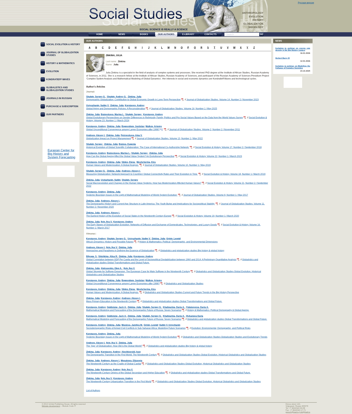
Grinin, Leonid (173, 238)
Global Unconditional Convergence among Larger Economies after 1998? (123, 129)
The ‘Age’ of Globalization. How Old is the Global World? (114, 346)
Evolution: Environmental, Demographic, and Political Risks (220, 328)
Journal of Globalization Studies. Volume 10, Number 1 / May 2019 (178, 165)
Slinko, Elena (128, 162)
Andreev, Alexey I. (95, 135)
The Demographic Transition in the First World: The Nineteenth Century (121, 354)
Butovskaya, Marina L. (112, 114)
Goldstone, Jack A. (116, 307)
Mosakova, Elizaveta (131, 360)
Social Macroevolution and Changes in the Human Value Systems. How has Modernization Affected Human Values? (143, 183)
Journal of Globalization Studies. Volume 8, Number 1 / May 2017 (215, 195)
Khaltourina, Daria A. (174, 307)
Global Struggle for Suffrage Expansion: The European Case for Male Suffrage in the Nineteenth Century (138, 271)
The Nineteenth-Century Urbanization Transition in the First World (118, 381)
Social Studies (136, 13)
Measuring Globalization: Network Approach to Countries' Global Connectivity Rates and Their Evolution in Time (142, 174)
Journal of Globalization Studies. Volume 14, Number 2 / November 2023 (222, 99)
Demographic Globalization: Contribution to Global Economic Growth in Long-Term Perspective (133, 99)
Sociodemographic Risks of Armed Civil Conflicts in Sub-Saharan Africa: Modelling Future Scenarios (136, 328)
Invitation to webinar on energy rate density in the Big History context (292, 49)
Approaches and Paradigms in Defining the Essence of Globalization (120, 250)
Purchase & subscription (62, 106)
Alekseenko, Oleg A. (111, 268)
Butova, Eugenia (127, 144)
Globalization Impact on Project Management (108, 138)
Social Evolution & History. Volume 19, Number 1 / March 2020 (208, 216)
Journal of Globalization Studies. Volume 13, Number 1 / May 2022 (170, 138)
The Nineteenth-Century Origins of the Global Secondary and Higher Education (125, 372)
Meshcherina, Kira (146, 162)
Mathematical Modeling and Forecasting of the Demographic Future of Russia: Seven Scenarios (133, 310)
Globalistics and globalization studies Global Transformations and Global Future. (182, 301)
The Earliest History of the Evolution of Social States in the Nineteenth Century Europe (128, 216)
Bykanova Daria (194, 316)
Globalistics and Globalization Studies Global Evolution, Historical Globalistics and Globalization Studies (214, 354)
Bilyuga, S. (91, 256)
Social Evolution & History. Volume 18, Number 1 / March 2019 (234, 174)
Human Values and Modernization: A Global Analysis (112, 165)
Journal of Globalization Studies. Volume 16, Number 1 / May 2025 (184, 108)
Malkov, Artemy (154, 126)
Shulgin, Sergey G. (96, 96)
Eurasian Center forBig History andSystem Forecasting (61, 154)
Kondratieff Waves (58, 79)
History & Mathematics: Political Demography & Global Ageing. (218, 310)
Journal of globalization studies (62, 53)
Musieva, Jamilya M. (132, 325)
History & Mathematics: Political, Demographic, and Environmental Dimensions (178, 241)
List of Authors (93, 390)
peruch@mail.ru (292, 412)
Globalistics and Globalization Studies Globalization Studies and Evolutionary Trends (225, 337)
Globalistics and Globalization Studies (184, 283)
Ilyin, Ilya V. (106, 221)
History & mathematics (60, 63)
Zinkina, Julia (134, 96)
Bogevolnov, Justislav (133, 126)
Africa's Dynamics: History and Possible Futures (109, 241)
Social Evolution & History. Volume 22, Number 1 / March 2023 (211, 156)
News (278, 41)
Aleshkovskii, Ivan (131, 352)
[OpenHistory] (61, 171)
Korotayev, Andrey (134, 105)
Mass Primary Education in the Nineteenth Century (111, 301)
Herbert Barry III (282, 58)
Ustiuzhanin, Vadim (111, 180)
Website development (51, 406)
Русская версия (306, 2)
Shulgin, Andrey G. (117, 96)
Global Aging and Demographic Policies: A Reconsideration (115, 108)
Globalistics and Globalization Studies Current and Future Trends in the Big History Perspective (192, 292)
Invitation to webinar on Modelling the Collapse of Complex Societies (292, 67)
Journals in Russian (59, 98)
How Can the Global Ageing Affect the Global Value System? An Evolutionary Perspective (130, 156)
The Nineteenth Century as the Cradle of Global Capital (113, 363)
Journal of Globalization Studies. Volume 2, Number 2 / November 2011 (204, 129)
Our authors (94, 41)
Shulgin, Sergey (133, 114)
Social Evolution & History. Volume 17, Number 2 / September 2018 (228, 147)
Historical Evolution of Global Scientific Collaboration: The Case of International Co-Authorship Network (137, 147)
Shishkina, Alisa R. (108, 256)
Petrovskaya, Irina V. (131, 135)
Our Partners (55, 114)
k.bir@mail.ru (304, 412)
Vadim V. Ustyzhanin (169, 325)
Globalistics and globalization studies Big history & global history (192, 250)
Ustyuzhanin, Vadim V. (97, 105)
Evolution (52, 71)
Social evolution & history (63, 44)
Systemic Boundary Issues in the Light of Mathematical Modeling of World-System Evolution (131, 195)
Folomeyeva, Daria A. (197, 307)
